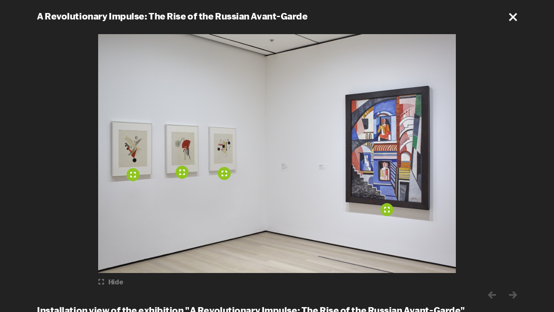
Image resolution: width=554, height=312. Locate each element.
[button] (513, 17)
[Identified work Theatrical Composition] (387, 209)
